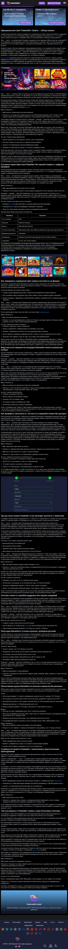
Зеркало (37, 922)
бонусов (27, 107)
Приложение (28, 922)
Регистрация (5, 58)
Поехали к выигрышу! (34, 905)
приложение (58, 781)
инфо (11, 204)
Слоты (52, 922)
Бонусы (6, 922)
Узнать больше (58, 23)
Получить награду (24, 23)
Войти (41, 3)
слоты (55, 36)
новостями (35, 850)
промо (27, 625)
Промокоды (39, 925)
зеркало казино (44, 312)
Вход (45, 922)
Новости (61, 922)
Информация (28, 925)
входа (47, 171)
